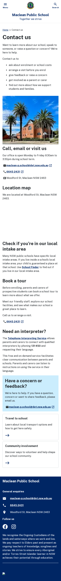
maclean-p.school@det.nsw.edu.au (29, 165)
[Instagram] (14, 528)
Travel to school (16, 418)
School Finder (30, 267)
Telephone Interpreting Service (27, 338)
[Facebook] (5, 528)
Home (5, 30)
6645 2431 (15, 171)
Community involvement (21, 446)
